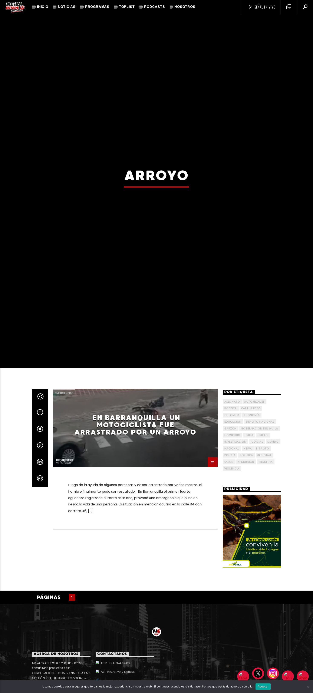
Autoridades (254, 438)
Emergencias (64, 430)
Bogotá (230, 445)
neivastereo (64, 497)
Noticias (67, 7)
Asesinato (232, 438)
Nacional (232, 485)
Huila (249, 472)
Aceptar (263, 686)
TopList (127, 7)
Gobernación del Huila (259, 465)
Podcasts (154, 7)
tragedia (265, 499)
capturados (251, 445)
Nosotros (184, 7)
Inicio (42, 7)
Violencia (232, 505)
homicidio (232, 472)
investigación (235, 479)
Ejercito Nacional (260, 459)
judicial (257, 479)
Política (246, 492)
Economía (252, 452)
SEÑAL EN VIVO (264, 7)
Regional (264, 492)
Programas (97, 7)
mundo (273, 479)
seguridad (246, 499)
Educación (233, 459)
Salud (229, 499)
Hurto (263, 472)
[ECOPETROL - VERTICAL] (252, 568)
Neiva (248, 485)
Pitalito (262, 485)
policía (230, 492)
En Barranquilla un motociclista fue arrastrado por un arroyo (135, 462)
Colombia (232, 452)
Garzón (230, 465)
